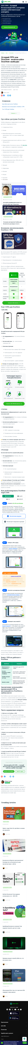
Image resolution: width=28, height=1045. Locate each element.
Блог (7, 53)
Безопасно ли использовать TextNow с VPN (13, 106)
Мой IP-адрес (20, 771)
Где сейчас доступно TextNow (10, 104)
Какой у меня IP (6, 626)
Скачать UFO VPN (8, 771)
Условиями (15, 1044)
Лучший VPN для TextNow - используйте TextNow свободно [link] (21, 53)
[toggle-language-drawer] (23, 1)
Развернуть (13, 113)
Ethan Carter (8, 781)
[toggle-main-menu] (26, 1)
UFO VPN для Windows (17, 503)
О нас (2, 1039)
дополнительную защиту (13, 594)
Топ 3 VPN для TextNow (8, 109)
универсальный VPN (16, 576)
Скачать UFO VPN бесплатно (13, 403)
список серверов (13, 548)
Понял (25, 1042)
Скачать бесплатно (9, 27)
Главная (2, 53)
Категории (11, 53)
